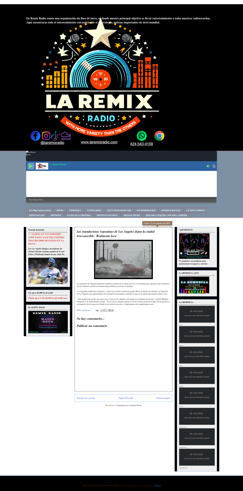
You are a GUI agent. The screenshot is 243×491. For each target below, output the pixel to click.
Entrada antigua (163, 397)
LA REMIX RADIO (49, 11)
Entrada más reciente (86, 397)
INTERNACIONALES (171, 210)
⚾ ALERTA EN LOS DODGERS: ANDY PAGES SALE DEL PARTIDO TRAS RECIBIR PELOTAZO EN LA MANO (46, 238)
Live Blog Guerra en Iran (40, 210)
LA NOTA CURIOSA (195, 210)
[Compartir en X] (107, 310)
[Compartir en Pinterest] (112, 310)
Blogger (158, 485)
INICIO (60, 210)
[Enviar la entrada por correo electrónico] (97, 310)
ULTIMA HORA (94, 210)
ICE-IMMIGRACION (146, 210)
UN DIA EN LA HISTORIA (79, 215)
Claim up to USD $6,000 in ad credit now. (48, 298)
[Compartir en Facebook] (109, 310)
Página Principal (126, 397)
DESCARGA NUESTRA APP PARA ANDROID (166, 215)
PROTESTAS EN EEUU (107, 215)
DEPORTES (56, 215)
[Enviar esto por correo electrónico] (101, 310)
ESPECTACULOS (37, 215)
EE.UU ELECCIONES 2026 (119, 210)
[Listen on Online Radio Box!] (213, 166)
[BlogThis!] (104, 310)
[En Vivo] (31, 166)
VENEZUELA (75, 210)
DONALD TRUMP (132, 215)
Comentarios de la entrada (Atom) (129, 405)
